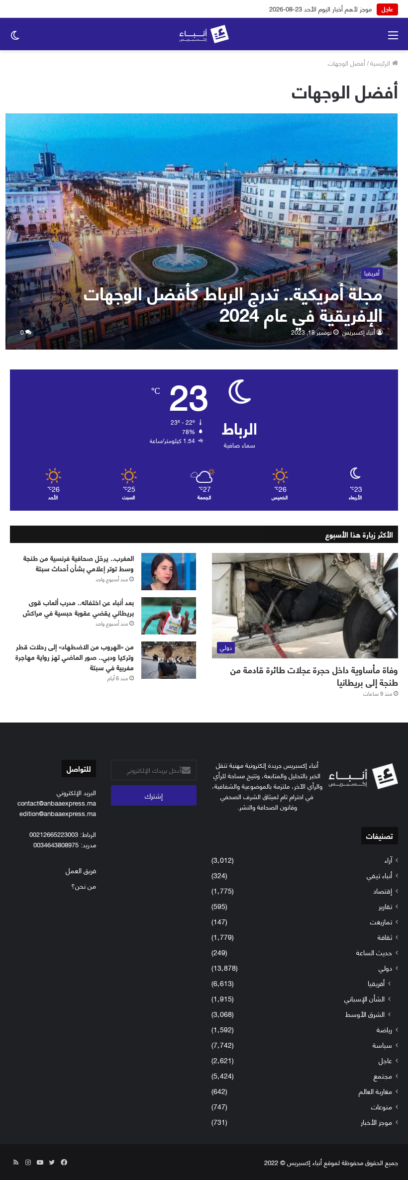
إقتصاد (382, 890)
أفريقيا (376, 983)
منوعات (381, 1106)
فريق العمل (81, 870)
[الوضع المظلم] (15, 38)
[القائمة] (393, 38)
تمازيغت (381, 921)
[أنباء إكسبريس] (204, 34)
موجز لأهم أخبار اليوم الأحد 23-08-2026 (320, 8)
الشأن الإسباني (364, 998)
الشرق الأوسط (365, 1013)
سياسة (382, 1044)
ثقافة (385, 936)
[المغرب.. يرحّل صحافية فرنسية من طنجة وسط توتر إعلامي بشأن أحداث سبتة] (168, 571)
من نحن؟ (83, 885)
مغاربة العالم (375, 1091)
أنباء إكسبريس (358, 332)
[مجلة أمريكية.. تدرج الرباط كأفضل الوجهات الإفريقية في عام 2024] (201, 231)
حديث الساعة (374, 952)
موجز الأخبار (376, 1121)
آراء (388, 859)
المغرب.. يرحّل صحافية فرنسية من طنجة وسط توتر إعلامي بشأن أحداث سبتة (78, 562)
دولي (385, 967)
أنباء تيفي (379, 875)
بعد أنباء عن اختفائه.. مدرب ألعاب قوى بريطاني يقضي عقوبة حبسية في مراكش (78, 607)
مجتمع (383, 1075)
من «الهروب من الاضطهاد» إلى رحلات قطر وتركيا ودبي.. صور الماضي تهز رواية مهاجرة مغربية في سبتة (74, 656)
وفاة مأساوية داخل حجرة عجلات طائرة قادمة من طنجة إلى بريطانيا (314, 675)
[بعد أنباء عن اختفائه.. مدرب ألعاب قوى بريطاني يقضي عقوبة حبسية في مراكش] (168, 616)
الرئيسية (381, 63)
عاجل (385, 1060)
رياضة (384, 1029)
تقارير (385, 906)
